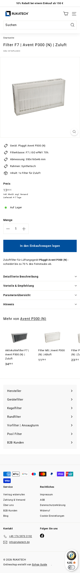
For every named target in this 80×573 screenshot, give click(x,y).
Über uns (8, 505)
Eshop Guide (39, 564)
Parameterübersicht (17, 295)
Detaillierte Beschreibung (20, 276)
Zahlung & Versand (14, 499)
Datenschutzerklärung (53, 505)
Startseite (8, 38)
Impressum (46, 494)
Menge (7, 220)
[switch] (71, 567)
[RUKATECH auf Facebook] (42, 536)
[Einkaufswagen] (65, 14)
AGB (42, 499)
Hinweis (8, 304)
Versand (24, 194)
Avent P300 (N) (33, 319)
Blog (6, 516)
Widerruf (45, 510)
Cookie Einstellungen (52, 516)
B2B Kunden (10, 510)
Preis (6, 183)
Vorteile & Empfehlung (18, 285)
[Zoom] (74, 131)
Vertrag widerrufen (14, 494)
